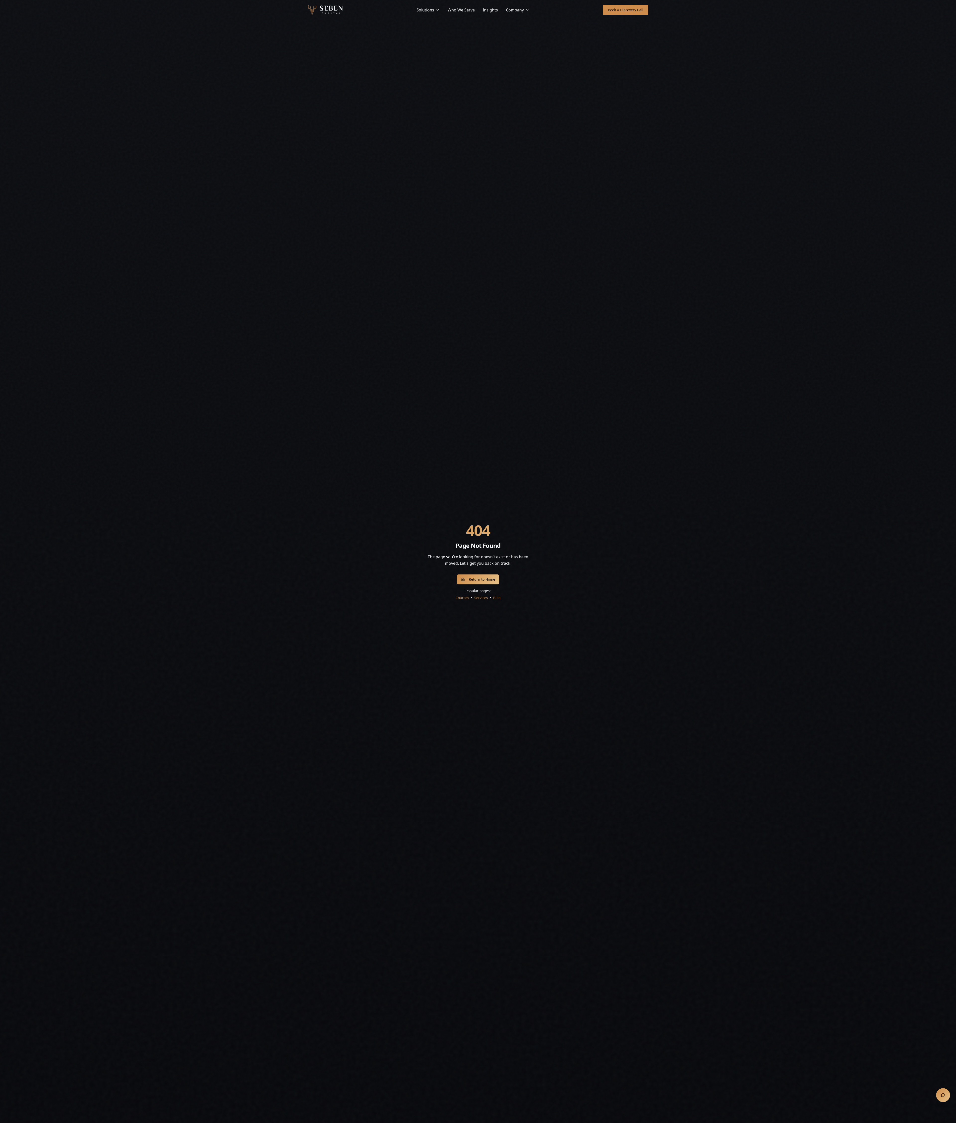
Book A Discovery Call (625, 9)
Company (515, 10)
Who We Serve (461, 10)
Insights (490, 10)
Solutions (425, 10)
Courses (462, 597)
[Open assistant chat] (943, 1095)
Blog (497, 597)
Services (481, 597)
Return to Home (482, 579)
